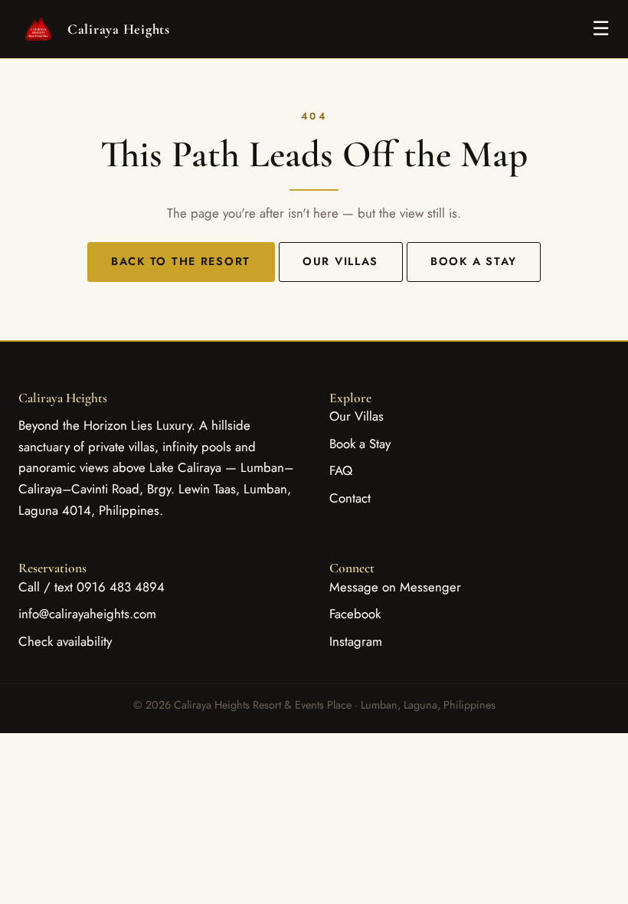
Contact (350, 498)
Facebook (355, 613)
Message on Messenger (395, 587)
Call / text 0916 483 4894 (91, 587)
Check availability (65, 641)
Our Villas (340, 261)
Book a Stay (473, 261)
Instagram (355, 641)
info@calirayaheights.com (87, 613)
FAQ (340, 470)
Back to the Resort (180, 261)
